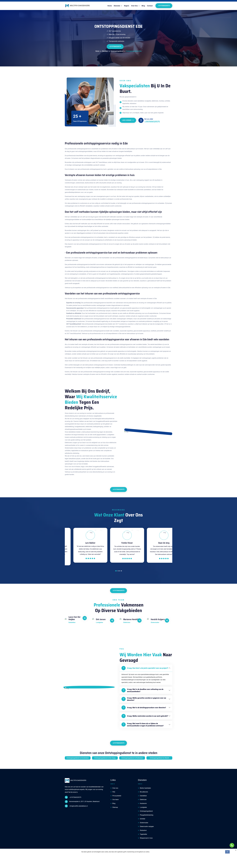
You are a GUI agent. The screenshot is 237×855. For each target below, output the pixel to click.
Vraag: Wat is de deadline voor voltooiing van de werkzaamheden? (145, 690)
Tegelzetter (143, 834)
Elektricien (143, 799)
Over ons (115, 788)
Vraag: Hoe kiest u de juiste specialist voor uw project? (147, 668)
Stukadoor (143, 830)
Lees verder (127, 120)
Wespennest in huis (146, 838)
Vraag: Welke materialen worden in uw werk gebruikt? (147, 715)
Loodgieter (143, 807)
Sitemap (115, 807)
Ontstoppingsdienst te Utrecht (159, 758)
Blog (143, 6)
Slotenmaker (144, 823)
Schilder (142, 819)
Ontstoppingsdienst (146, 811)
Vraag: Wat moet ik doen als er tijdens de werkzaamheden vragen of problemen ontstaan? (145, 724)
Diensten (117, 6)
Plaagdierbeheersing (146, 815)
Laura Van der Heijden (75, 618)
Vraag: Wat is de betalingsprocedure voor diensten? (146, 707)
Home (109, 6)
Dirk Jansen (101, 619)
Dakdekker (143, 796)
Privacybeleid (116, 796)
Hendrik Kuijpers (158, 619)
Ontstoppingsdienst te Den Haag (104, 758)
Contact (150, 6)
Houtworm (143, 803)
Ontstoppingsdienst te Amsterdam (77, 758)
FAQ (113, 792)
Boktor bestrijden (145, 788)
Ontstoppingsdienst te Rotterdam (132, 758)
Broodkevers (144, 792)
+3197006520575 (164, 5)
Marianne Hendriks (131, 619)
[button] (116, 571)
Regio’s (126, 6)
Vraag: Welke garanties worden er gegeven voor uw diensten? (146, 699)
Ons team (115, 799)
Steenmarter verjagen (147, 826)
